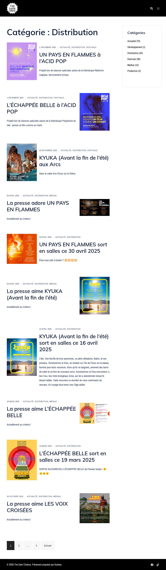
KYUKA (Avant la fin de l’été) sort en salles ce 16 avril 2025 (74, 343)
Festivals (91, 47)
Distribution (78, 47)
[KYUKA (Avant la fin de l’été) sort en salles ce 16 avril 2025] (22, 357)
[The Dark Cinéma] (12, 8)
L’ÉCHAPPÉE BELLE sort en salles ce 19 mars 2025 (72, 456)
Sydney (58, 564)
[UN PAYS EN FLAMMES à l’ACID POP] (22, 61)
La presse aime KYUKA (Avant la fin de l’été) (34, 294)
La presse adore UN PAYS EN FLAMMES (38, 206)
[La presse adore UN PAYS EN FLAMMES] (95, 207)
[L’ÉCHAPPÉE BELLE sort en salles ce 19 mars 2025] (22, 459)
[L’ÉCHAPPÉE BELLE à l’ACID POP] (95, 111)
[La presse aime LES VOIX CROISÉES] (95, 508)
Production (132, 71)
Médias (53, 195)
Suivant (47, 545)
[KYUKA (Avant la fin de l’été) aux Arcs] (22, 162)
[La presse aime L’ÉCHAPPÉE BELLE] (95, 413)
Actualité (65, 47)
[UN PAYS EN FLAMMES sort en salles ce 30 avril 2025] (22, 248)
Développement (134, 47)
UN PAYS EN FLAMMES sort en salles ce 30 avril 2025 (73, 247)
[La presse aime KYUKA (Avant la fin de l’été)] (95, 295)
